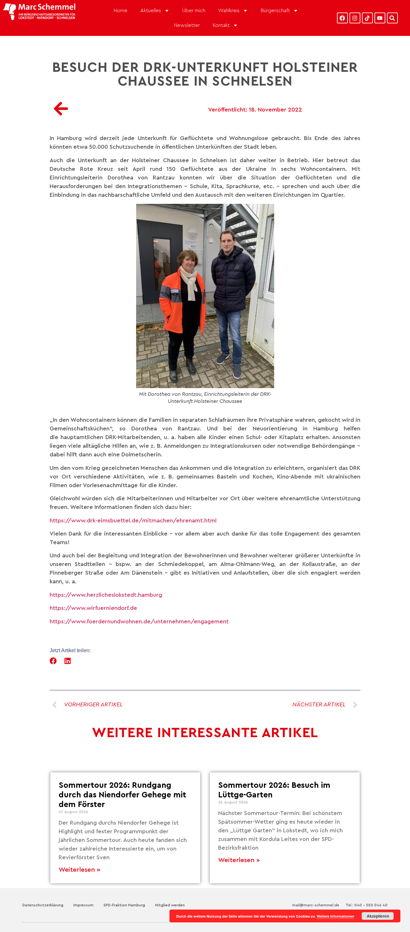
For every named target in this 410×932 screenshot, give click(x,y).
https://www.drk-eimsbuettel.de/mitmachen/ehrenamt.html (133, 520)
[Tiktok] (367, 17)
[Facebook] (342, 17)
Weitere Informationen (335, 916)
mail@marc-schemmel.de (315, 905)
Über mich (193, 10)
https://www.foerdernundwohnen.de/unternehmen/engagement (139, 621)
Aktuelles (150, 10)
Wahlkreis (229, 10)
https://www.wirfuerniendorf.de (93, 608)
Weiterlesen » (79, 870)
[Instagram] (354, 17)
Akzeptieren (378, 916)
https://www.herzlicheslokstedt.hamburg (106, 595)
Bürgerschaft (275, 10)
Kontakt (221, 25)
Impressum (83, 905)
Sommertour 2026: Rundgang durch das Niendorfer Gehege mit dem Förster (122, 795)
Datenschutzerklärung (42, 905)
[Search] (392, 17)
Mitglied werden (170, 905)
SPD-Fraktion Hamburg (124, 905)
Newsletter (187, 25)
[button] (53, 661)
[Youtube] (379, 17)
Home (120, 10)
